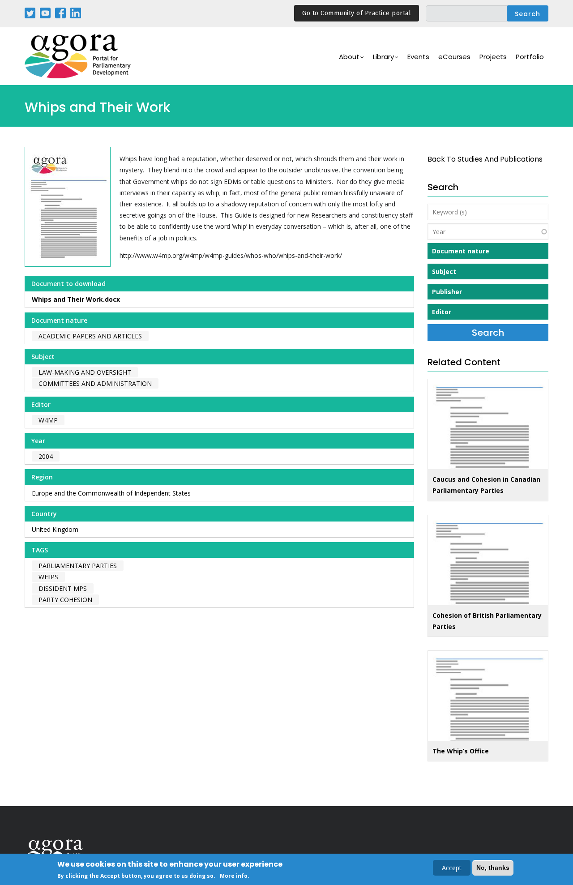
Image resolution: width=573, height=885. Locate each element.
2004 (45, 456)
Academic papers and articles (90, 336)
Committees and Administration (95, 383)
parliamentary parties (77, 565)
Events (418, 56)
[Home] (78, 56)
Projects (493, 56)
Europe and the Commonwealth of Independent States (111, 493)
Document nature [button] (460, 251)
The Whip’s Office (460, 751)
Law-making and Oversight (84, 372)
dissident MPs (62, 588)
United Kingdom (55, 529)
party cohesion (65, 599)
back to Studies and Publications (485, 159)
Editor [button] (441, 312)
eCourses (454, 56)
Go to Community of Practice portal (356, 13)
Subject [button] (444, 271)
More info (234, 875)
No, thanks (492, 867)
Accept (452, 868)
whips (48, 577)
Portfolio (530, 56)
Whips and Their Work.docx (76, 299)
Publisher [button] (447, 291)
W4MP (48, 420)
